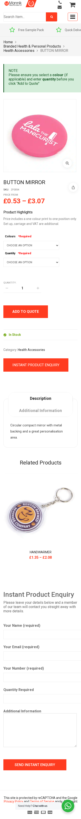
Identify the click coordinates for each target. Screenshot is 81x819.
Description (40, 398)
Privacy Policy (13, 801)
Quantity (10, 253)
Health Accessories (18, 50)
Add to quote (25, 311)
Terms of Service (42, 801)
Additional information (40, 410)
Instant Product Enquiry (35, 365)
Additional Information (22, 711)
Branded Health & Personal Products (32, 46)
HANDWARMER (41, 552)
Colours (10, 236)
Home (8, 42)
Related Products (40, 463)
